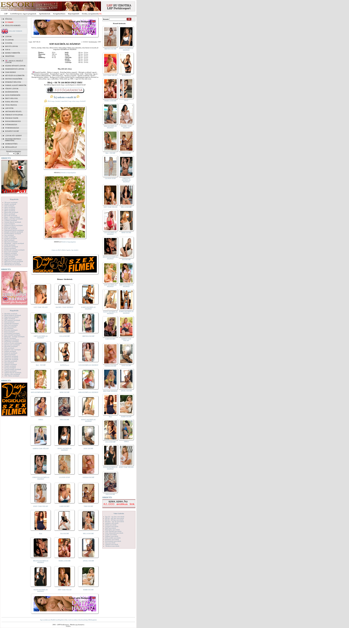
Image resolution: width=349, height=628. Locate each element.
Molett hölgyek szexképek (12, 315)
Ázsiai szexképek (9, 209)
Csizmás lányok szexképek (12, 222)
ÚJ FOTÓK (8, 43)
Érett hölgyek (11, 98)
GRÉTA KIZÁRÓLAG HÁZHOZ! (41, 337)
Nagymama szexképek (11, 317)
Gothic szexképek (10, 237)
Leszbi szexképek (9, 258)
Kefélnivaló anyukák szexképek (14, 250)
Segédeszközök (11, 92)
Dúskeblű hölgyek (13, 82)
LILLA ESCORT (64, 336)
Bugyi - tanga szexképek (12, 217)
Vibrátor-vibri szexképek (12, 374)
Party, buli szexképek (11, 325)
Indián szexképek (9, 245)
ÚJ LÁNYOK (9, 40)
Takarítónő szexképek (11, 356)
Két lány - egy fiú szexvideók (114, 521)
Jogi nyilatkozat (45, 620)
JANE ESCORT (88, 448)
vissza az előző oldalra (59, 250)
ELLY (126, 100)
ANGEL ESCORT (88, 561)
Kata (40, 533)
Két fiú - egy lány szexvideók (114, 518)
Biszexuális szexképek (11, 212)
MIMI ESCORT (65, 392)
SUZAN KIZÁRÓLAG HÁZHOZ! (41, 590)
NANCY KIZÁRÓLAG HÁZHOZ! (88, 420)
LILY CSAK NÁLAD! (41, 307)
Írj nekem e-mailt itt (65, 97)
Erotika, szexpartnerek (90, 14)
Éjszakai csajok (11, 118)
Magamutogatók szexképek (13, 259)
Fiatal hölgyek (11, 102)
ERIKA (40, 419)
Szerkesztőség (83, 620)
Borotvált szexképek (10, 215)
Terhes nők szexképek (11, 359)
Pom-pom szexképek (11, 330)
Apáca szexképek (9, 207)
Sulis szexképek (9, 348)
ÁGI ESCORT (64, 533)
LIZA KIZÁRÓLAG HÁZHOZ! (88, 365)
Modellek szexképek (10, 313)
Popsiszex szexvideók (112, 539)
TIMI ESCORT (88, 506)
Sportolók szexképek (11, 346)
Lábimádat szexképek (11, 255)
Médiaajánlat (93, 620)
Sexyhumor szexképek (11, 341)
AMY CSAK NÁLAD (64, 590)
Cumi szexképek (9, 224)
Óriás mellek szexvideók (113, 538)
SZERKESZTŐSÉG (11, 144)
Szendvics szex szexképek (12, 349)
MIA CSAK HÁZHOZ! (110, 391)
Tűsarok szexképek (10, 371)
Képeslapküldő (73, 14)
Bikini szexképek (9, 210)
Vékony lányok (11, 88)
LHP (5, 14)
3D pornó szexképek (10, 202)
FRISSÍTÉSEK (9, 56)
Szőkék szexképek (10, 351)
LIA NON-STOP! (64, 477)
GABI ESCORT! (64, 506)
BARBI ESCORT (88, 590)
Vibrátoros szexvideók (112, 546)
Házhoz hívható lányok (15, 66)
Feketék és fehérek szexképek (13, 232)
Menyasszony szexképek (12, 263)
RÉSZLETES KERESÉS (12, 25)
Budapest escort (12, 131)
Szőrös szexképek (10, 354)
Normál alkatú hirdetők (15, 85)
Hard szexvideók (110, 528)
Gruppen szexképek (10, 238)
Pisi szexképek (8, 328)
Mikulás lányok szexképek (12, 264)
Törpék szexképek (10, 366)
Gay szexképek (9, 235)
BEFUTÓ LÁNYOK (11, 46)
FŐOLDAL (8, 19)
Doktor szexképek (10, 227)
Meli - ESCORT (41, 365)
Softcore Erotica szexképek (13, 343)
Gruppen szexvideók (111, 526)
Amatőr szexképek (10, 204)
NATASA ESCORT (88, 477)
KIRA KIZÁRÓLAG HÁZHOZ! (88, 392)
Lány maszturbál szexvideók (114, 533)
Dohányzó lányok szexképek (13, 225)
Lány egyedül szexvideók (113, 531)
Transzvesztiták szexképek (12, 369)
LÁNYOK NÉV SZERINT (13, 135)
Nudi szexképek (9, 322)
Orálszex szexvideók (111, 536)
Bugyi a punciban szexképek (13, 219)
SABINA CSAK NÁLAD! (41, 448)
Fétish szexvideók (110, 525)
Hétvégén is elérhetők (15, 75)
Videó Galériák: (119, 513)
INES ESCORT (64, 419)
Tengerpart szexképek (11, 358)
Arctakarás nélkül (13, 111)
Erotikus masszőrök (13, 79)
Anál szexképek (9, 206)
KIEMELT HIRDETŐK (12, 53)
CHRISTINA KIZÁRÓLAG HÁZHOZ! (40, 478)
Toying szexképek (10, 367)
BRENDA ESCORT (88, 336)
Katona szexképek (10, 248)
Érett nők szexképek (10, 228)
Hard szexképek (9, 240)
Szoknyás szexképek (10, 353)
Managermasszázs (13, 121)
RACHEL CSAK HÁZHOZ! (64, 307)
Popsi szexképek (9, 331)
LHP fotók (9, 108)
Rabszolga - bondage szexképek (14, 336)
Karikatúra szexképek (11, 246)
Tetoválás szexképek (10, 361)
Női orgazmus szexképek (12, 320)
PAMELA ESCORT (65, 561)
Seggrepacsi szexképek (11, 340)
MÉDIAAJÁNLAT (11, 147)
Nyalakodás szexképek (11, 323)
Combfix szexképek (10, 220)
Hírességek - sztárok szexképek (14, 243)
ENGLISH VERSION (15, 31)
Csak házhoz (10, 72)
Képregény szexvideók (112, 530)
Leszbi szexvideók (111, 534)
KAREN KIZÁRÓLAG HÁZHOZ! (88, 308)
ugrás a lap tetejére (72, 250)
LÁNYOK (8, 36)
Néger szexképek (9, 318)
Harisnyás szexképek (10, 242)
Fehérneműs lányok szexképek (14, 230)
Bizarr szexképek (9, 214)
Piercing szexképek (10, 327)
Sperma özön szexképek (12, 345)
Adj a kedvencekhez (71, 620)
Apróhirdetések (44, 14)
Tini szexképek (9, 363)
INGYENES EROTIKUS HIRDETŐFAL (13, 139)
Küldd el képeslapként (69, 172)
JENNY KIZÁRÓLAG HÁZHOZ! (65, 449)
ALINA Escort (64, 365)
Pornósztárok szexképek (12, 333)
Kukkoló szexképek (10, 253)
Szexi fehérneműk (12, 95)
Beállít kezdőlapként (57, 620)
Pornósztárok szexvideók (113, 541)
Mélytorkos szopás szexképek (13, 261)
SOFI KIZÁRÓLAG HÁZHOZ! (41, 392)
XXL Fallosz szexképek (11, 376)
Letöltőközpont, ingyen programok (23, 14)
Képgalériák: (14, 199)
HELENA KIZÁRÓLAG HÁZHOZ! (40, 561)
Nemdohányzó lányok (14, 69)
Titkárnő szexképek (10, 364)
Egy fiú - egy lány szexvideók (114, 516)
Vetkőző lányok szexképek (12, 372)
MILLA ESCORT (88, 533)
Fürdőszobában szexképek (12, 233)
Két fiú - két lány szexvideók (114, 520)
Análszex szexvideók (111, 523)
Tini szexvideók (110, 543)
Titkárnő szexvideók (111, 544)
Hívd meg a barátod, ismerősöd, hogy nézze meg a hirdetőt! (66, 101)
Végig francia (11, 105)
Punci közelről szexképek (12, 335)
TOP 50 (7, 49)
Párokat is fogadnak (14, 115)
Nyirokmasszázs (12, 128)
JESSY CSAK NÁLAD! (40, 506)
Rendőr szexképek (10, 338)
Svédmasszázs (11, 124)
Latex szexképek (9, 256)
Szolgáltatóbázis (59, 14)
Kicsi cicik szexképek (11, 251)
